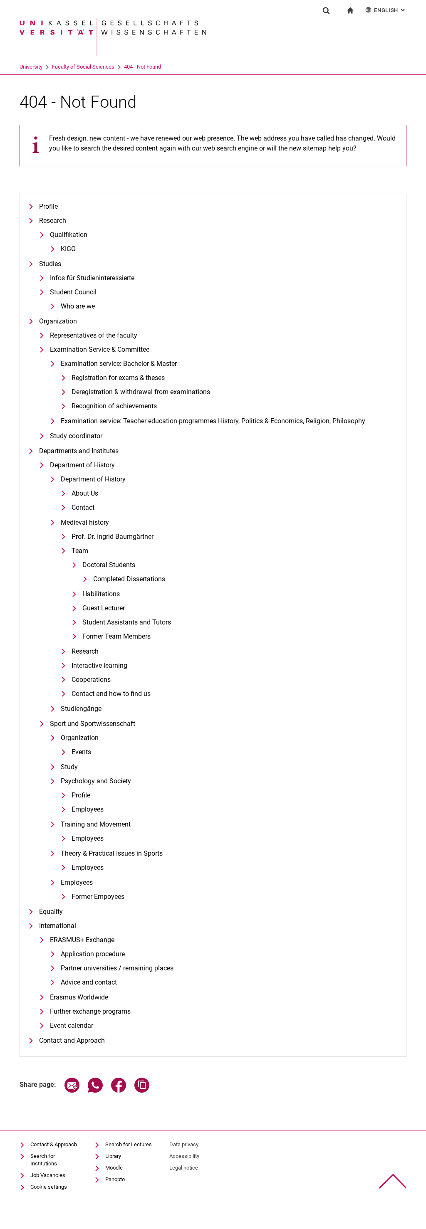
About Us (85, 493)
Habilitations (101, 594)
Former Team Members (116, 636)
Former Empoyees (98, 897)
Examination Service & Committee (99, 349)
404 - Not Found (142, 67)
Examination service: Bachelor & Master (119, 364)
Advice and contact (89, 982)
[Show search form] (326, 10)
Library (113, 1156)
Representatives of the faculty (93, 335)
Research (52, 221)
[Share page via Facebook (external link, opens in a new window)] (118, 1090)
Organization (58, 321)
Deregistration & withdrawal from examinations (141, 392)
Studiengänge (81, 709)
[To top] (392, 1181)
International (57, 926)
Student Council (73, 292)
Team (80, 551)
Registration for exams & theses (118, 378)
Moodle (114, 1168)
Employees (88, 809)
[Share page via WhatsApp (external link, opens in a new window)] (95, 1090)
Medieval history (85, 522)
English (390, 10)
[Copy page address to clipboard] (141, 1090)
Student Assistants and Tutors (126, 622)
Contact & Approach (53, 1144)
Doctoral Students (108, 565)
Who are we (78, 306)
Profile (48, 206)
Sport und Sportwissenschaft (92, 724)
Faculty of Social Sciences (83, 67)
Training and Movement (96, 824)
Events (81, 752)
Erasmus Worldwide (79, 997)
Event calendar (71, 1025)
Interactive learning (99, 665)
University (31, 67)
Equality (51, 912)
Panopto (115, 1179)
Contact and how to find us (111, 694)
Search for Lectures (128, 1144)
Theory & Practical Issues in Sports (112, 853)
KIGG (68, 249)
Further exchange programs (90, 1011)
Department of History (82, 465)
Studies (50, 264)
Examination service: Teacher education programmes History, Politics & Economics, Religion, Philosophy (213, 421)
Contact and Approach (72, 1040)
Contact (83, 507)
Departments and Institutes (79, 451)
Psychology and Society (96, 781)
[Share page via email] (71, 1090)
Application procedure (93, 954)
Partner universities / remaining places (117, 968)
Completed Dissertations (129, 579)
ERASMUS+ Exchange (82, 940)
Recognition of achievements (114, 406)
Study (69, 767)
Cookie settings (48, 1187)
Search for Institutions (43, 1160)
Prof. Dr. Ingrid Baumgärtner (113, 536)
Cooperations (91, 680)
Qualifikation (68, 235)
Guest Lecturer (103, 608)
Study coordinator (76, 436)
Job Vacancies (47, 1175)
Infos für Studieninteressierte (92, 278)
